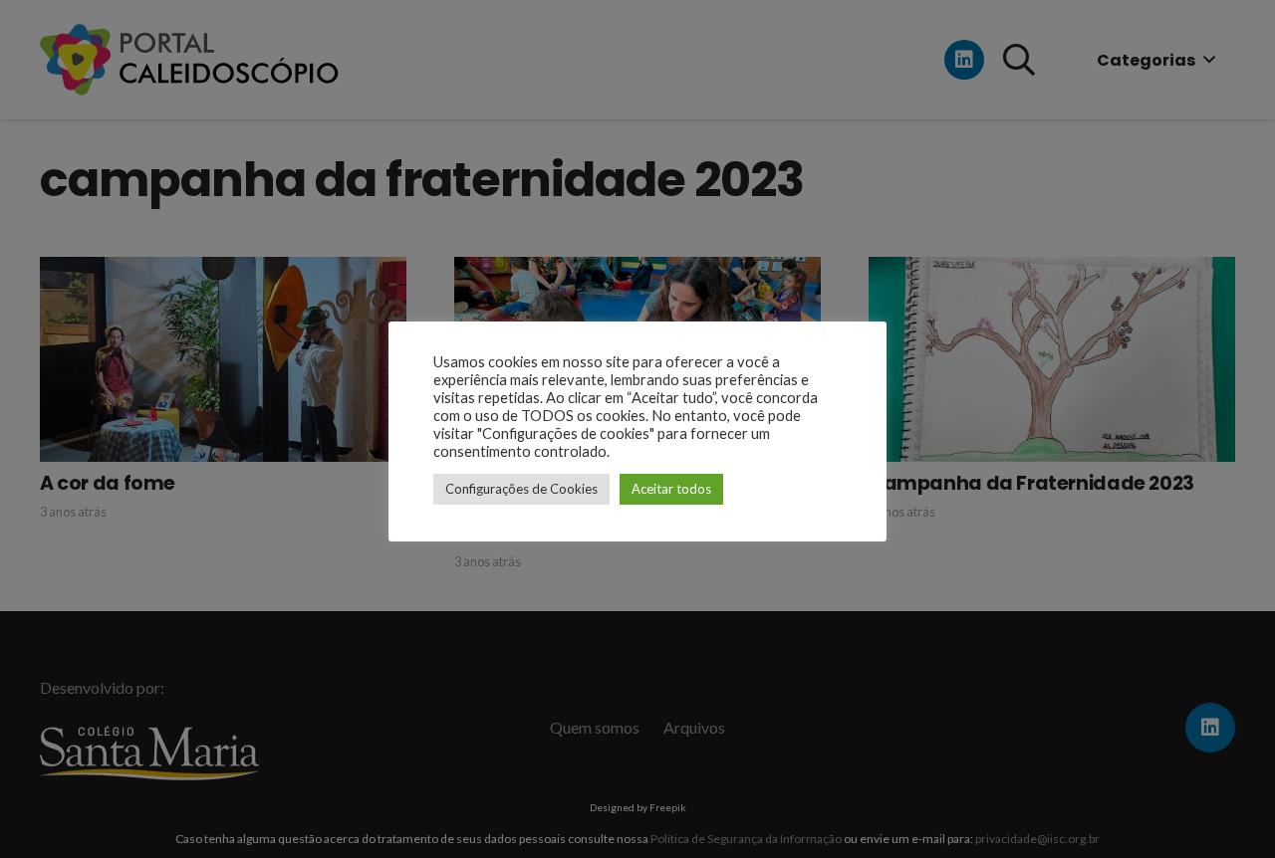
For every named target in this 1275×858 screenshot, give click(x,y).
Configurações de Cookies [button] (521, 489)
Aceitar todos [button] (671, 489)
